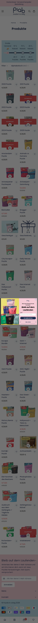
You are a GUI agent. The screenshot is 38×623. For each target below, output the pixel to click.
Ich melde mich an (28, 318)
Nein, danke (28, 322)
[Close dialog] (36, 299)
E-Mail (21, 312)
